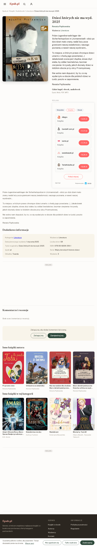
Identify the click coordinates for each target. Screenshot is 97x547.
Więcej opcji (29, 543)
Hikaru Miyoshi (78, 435)
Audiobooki (20, 11)
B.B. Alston (6, 437)
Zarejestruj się (57, 336)
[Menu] (5, 4)
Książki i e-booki (54, 525)
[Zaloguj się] (31, 4)
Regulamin (75, 529)
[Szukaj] (24, 4)
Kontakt (51, 536)
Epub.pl (14, 4)
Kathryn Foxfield (32, 435)
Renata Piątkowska (61, 26)
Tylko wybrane (71, 543)
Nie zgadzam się (52, 543)
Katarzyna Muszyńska (57, 435)
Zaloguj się (38, 336)
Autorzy (51, 529)
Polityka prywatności (79, 525)
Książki (12, 11)
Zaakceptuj (87, 543)
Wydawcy (52, 532)
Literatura (29, 11)
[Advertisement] (48, 285)
